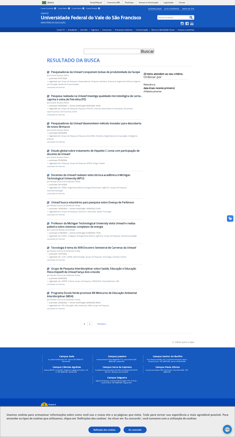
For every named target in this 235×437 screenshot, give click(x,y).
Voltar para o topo (184, 342)
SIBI (117, 281)
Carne (74, 112)
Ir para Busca (78, 8)
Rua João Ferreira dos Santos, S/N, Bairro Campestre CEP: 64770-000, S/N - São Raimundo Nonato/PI (116, 371)
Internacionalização (55, 191)
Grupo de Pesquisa (69, 81)
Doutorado (128, 108)
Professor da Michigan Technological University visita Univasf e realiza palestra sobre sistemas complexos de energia (91, 225)
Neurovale (91, 212)
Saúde (102, 163)
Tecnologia (106, 257)
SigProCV (106, 188)
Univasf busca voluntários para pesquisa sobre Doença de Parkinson (92, 202)
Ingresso (95, 29)
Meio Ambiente (80, 305)
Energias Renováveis (92, 188)
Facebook (187, 23)
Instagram (183, 23)
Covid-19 (61, 29)
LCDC (64, 257)
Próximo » (102, 324)
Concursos (107, 29)
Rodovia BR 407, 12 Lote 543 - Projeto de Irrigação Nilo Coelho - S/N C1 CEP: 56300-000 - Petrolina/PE (66, 371)
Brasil (50, 2)
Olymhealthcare (108, 281)
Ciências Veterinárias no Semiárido (108, 108)
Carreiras (116, 257)
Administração (79, 257)
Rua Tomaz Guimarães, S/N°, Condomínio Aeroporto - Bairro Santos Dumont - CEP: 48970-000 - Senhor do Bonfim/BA (167, 360)
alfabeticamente (152, 91)
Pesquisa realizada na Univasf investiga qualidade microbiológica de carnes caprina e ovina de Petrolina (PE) (94, 97)
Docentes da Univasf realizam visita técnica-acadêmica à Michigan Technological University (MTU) (88, 176)
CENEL (64, 188)
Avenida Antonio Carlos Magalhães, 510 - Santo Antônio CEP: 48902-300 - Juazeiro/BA (117, 360)
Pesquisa (94, 81)
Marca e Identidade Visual (162, 29)
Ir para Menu (63, 8)
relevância (149, 84)
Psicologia (107, 212)
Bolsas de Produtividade (69, 84)
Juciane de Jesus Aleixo (59, 75)
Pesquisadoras (84, 81)
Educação (70, 305)
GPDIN (89, 163)
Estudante (72, 29)
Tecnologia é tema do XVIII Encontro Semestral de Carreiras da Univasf (93, 247)
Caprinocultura (53, 112)
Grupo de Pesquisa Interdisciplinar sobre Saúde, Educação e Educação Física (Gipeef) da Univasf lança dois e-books (91, 270)
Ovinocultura (65, 112)
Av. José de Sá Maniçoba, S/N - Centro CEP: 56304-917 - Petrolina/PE (66, 360)
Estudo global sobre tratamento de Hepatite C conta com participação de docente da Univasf (93, 152)
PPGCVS (89, 108)
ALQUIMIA (90, 136)
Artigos (96, 163)
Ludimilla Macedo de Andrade (62, 230)
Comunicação (142, 29)
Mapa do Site (188, 9)
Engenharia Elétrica (125, 81)
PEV (63, 305)
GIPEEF (64, 281)
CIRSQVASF (96, 281)
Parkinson (82, 212)
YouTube (192, 23)
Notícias (62, 87)
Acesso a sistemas (186, 29)
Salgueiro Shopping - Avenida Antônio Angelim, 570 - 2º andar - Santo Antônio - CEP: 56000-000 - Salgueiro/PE (116, 382)
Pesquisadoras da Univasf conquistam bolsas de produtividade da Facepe (95, 72)
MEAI (90, 305)
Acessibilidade (154, 9)
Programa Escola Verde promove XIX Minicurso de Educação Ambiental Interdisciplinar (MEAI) (92, 294)
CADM (69, 257)
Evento (123, 257)
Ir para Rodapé (92, 8)
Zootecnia (112, 81)
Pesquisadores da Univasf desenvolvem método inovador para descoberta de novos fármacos (94, 125)
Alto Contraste (171, 9)
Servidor (84, 29)
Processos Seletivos (124, 29)
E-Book (71, 281)
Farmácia (103, 81)
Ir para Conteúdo (48, 8)
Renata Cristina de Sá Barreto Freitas (65, 181)
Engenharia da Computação (115, 136)
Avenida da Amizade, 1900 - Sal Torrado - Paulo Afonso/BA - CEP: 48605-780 (167, 371)
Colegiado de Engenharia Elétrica (81, 236)
